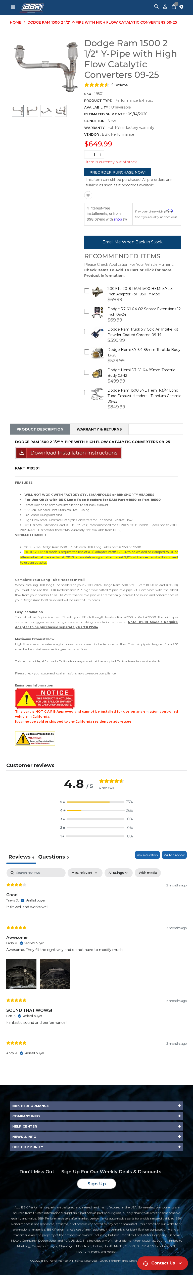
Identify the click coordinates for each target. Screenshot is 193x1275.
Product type (98, 100)
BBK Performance (118, 134)
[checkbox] (148, 872)
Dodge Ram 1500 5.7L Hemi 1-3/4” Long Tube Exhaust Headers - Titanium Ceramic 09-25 (144, 396)
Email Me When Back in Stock (133, 242)
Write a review (174, 855)
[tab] (53, 857)
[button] (96, 802)
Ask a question (147, 855)
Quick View (97, 294)
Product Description (40, 429)
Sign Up (96, 1184)
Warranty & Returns (99, 429)
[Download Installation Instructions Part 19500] (68, 452)
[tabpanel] (96, 966)
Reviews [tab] (21, 857)
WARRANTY (94, 128)
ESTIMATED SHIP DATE (104, 114)
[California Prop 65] (35, 738)
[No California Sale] (45, 698)
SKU (87, 94)
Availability (96, 107)
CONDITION (94, 121)
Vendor (91, 134)
